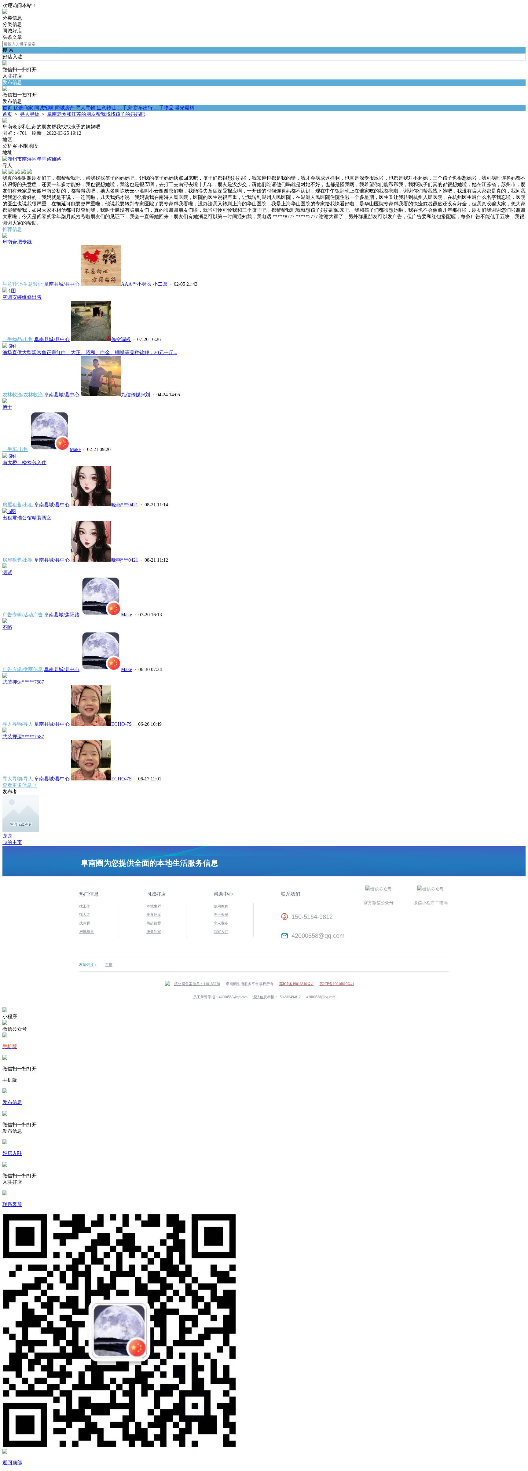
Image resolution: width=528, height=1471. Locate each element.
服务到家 (153, 932)
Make (75, 449)
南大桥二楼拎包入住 (24, 462)
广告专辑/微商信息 (22, 669)
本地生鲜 (153, 906)
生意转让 (106, 107)
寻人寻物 (85, 107)
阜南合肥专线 (17, 241)
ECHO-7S (122, 724)
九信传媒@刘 (135, 394)
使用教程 (221, 906)
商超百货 (153, 923)
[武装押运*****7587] (4, 676)
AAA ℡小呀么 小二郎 (144, 284)
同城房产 (65, 107)
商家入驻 (221, 932)
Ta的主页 (12, 842)
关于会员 (221, 914)
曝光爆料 (184, 107)
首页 (7, 107)
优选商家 (23, 107)
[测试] (4, 566)
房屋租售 (86, 932)
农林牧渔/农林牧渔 (22, 394)
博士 (7, 407)
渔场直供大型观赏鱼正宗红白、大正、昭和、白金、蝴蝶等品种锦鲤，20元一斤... (89, 352)
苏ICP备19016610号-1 (296, 984)
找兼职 (84, 923)
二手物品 (164, 107)
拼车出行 (143, 107)
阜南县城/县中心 (61, 284)
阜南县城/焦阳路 (61, 614)
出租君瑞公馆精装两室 (26, 517)
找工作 (84, 906)
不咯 (7, 627)
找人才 (84, 914)
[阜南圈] (4, 12)
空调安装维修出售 (22, 297)
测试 (7, 572)
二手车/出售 (15, 449)
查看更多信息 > (19, 785)
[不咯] (4, 621)
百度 (108, 965)
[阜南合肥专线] (4, 236)
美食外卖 (153, 914)
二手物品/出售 (17, 339)
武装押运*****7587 (23, 681)
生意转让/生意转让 (22, 284)
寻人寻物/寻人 (17, 724)
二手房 (124, 107)
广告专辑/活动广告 (22, 614)
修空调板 (121, 339)
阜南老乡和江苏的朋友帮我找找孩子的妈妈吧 (96, 114)
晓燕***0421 (124, 504)
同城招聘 (44, 107)
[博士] (4, 401)
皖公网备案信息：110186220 (197, 984)
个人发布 (221, 923)
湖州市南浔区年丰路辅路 (34, 159)
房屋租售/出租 (17, 504)
